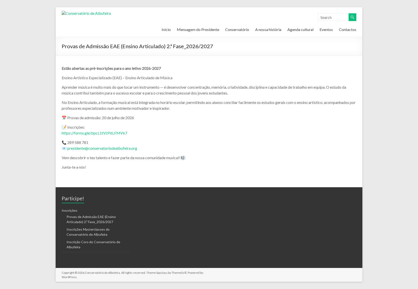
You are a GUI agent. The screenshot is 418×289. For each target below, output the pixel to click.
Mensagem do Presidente (198, 29)
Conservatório (237, 29)
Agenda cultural (300, 29)
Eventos (326, 29)
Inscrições (69, 210)
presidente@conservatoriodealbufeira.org (102, 148)
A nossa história (268, 29)
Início (166, 29)
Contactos (347, 29)
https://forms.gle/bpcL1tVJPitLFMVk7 (94, 133)
